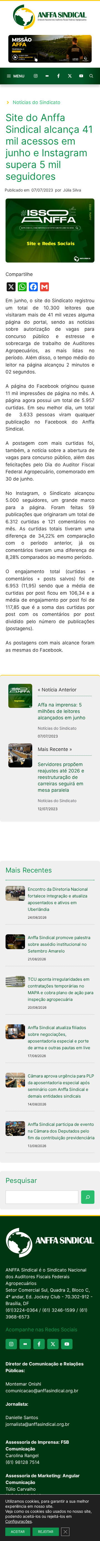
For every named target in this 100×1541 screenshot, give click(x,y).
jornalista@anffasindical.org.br (37, 1424)
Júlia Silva (72, 190)
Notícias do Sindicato (36, 102)
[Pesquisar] (87, 1197)
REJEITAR (45, 1532)
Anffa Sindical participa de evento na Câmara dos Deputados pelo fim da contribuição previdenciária (61, 1131)
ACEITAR (18, 1532)
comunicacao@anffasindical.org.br (42, 1390)
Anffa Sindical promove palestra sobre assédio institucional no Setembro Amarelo (59, 944)
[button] (91, 76)
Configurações (18, 1521)
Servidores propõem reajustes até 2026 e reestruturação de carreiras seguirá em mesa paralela (61, 777)
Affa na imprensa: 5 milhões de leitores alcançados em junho (61, 711)
